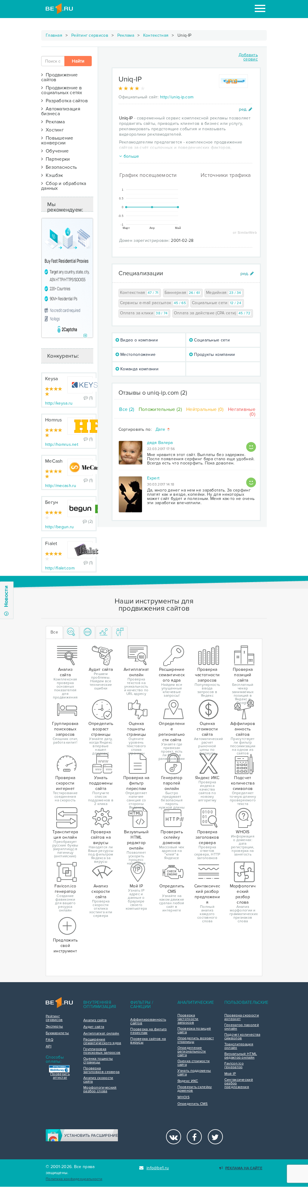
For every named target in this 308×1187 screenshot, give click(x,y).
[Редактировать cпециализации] (247, 273)
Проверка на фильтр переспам (148, 1031)
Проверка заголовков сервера (101, 1070)
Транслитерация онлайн (238, 1046)
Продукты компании (214, 354)
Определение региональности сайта (191, 1051)
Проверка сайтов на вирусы (148, 1040)
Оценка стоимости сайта (193, 1063)
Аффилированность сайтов (148, 1021)
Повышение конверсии (57, 140)
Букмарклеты (57, 1033)
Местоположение (137, 354)
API (48, 1046)
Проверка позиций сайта (194, 1030)
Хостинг (53, 130)
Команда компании (139, 369)
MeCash (54, 461)
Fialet (51, 544)
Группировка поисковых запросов (101, 1051)
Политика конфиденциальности (74, 1179)
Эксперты (54, 1026)
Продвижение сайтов (59, 77)
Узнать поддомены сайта (194, 1072)
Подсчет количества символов (242, 1036)
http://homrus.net (61, 444)
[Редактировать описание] (245, 109)
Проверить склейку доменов (194, 1089)
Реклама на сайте (243, 1168)
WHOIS (183, 1097)
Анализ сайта (95, 1020)
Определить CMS (192, 1104)
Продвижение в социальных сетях (61, 90)
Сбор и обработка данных (63, 185)
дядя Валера (160, 442)
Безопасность (60, 167)
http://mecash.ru (60, 485)
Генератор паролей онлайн (241, 1027)
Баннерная (182, 292)
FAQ (49, 1040)
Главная (54, 35)
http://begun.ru (59, 526)
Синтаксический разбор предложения (238, 1083)
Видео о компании (138, 340)
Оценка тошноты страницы (98, 1060)
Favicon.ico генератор (234, 1065)
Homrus (53, 420)
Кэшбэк (53, 175)
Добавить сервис (248, 57)
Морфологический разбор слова (100, 1089)
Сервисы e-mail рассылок (153, 302)
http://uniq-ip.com (176, 97)
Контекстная (155, 35)
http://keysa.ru (59, 403)
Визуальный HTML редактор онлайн (240, 1055)
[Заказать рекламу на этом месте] (85, 336)
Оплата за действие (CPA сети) (212, 313)
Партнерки (56, 159)
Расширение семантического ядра (102, 1041)
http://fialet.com (60, 568)
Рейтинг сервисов (89, 35)
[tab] (71, 632)
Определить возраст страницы (195, 1040)
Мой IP (230, 1074)
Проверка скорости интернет (241, 1017)
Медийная (223, 292)
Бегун (51, 502)
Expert (153, 478)
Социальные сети (216, 302)
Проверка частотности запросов (188, 1019)
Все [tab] (54, 632)
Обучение (56, 151)
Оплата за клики (144, 313)
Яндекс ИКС (187, 1081)
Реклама (125, 35)
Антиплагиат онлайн (101, 1033)
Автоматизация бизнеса (60, 111)
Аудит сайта (93, 1027)
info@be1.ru (157, 1167)
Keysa (51, 379)
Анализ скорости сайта (98, 1080)
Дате (161, 429)
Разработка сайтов (65, 101)
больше (131, 156)
